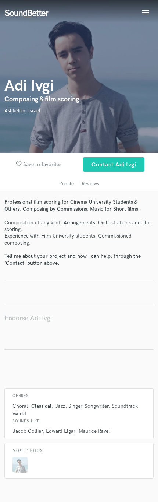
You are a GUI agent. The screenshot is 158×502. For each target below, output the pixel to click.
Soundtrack (125, 406)
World (19, 414)
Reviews (90, 183)
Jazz (60, 406)
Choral (20, 406)
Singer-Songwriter (88, 406)
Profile (66, 183)
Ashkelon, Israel (22, 111)
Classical (41, 406)
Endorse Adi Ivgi (28, 318)
